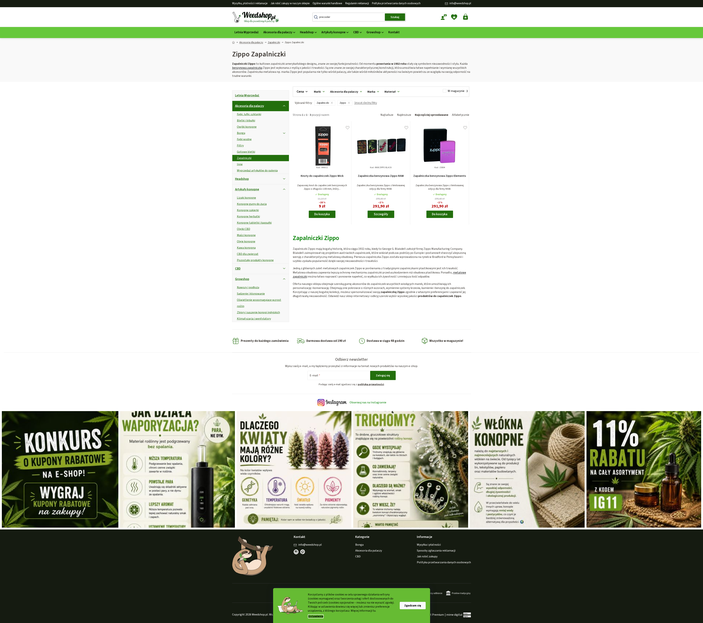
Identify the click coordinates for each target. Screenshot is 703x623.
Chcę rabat (372, 326)
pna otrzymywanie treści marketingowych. (372, 338)
